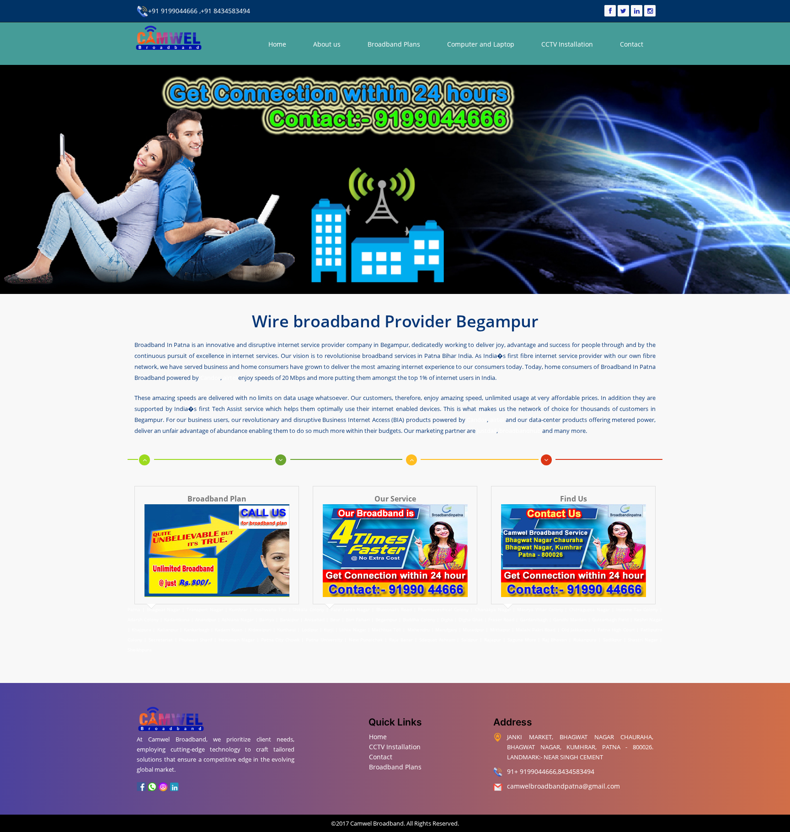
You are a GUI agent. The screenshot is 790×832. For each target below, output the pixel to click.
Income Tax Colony (637, 609)
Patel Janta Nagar (350, 609)
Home (277, 44)
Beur (335, 619)
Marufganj (446, 629)
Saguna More (521, 639)
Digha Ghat (471, 619)
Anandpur (206, 619)
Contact (631, 44)
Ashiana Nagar (238, 619)
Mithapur (500, 629)
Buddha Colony (419, 619)
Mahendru (418, 629)
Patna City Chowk (280, 639)
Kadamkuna (177, 619)
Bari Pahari (358, 619)
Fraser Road (501, 619)
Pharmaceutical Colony (443, 609)
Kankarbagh (196, 629)
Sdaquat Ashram (437, 639)
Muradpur (473, 629)
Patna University (324, 639)
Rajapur (492, 639)
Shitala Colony (308, 609)
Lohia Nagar (352, 629)
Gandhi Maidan (570, 619)
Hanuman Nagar (237, 639)
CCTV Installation (567, 44)
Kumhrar (238, 609)
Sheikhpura (140, 649)
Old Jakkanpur (576, 629)
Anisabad (314, 619)
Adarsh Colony (143, 619)
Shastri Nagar (643, 639)
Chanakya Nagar (493, 609)
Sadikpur (612, 639)
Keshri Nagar (648, 619)
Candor (210, 377)
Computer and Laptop (480, 44)
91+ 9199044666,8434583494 (550, 771)
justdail (486, 431)
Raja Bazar (401, 639)
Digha (447, 619)
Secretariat (161, 639)
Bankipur (289, 619)
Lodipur (310, 629)
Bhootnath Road (394, 609)
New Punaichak (366, 639)
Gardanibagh (534, 619)
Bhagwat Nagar (164, 609)
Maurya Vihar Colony (540, 609)
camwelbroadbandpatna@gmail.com (563, 786)
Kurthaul (286, 629)
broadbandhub (520, 431)
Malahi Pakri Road (535, 629)
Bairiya (266, 619)
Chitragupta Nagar (589, 609)
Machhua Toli (386, 629)
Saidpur (469, 639)
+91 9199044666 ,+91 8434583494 (199, 10)
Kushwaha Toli (270, 609)
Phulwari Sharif (195, 639)
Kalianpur (167, 629)
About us (327, 44)
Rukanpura (585, 639)
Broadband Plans (394, 44)
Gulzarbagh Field (610, 619)
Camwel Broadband (376, 823)
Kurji (329, 629)
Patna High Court (616, 629)
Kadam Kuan (228, 629)
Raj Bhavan (554, 639)
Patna (135, 609)
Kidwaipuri (260, 629)
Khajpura (141, 629)
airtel (230, 377)
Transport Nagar (206, 609)
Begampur (386, 619)
